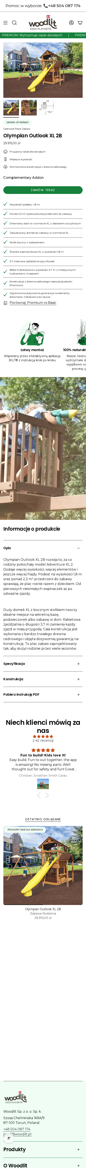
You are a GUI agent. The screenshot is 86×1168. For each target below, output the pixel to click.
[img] (43, 737)
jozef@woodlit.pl (17, 1134)
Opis (7, 548)
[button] (40, 795)
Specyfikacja (14, 663)
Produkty (14, 1149)
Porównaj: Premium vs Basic (33, 303)
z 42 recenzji (43, 740)
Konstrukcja (13, 679)
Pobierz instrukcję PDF (21, 694)
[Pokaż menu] (5, 22)
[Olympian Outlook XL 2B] (43, 865)
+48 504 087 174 (16, 1129)
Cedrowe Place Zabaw (16, 128)
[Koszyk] (80, 22)
